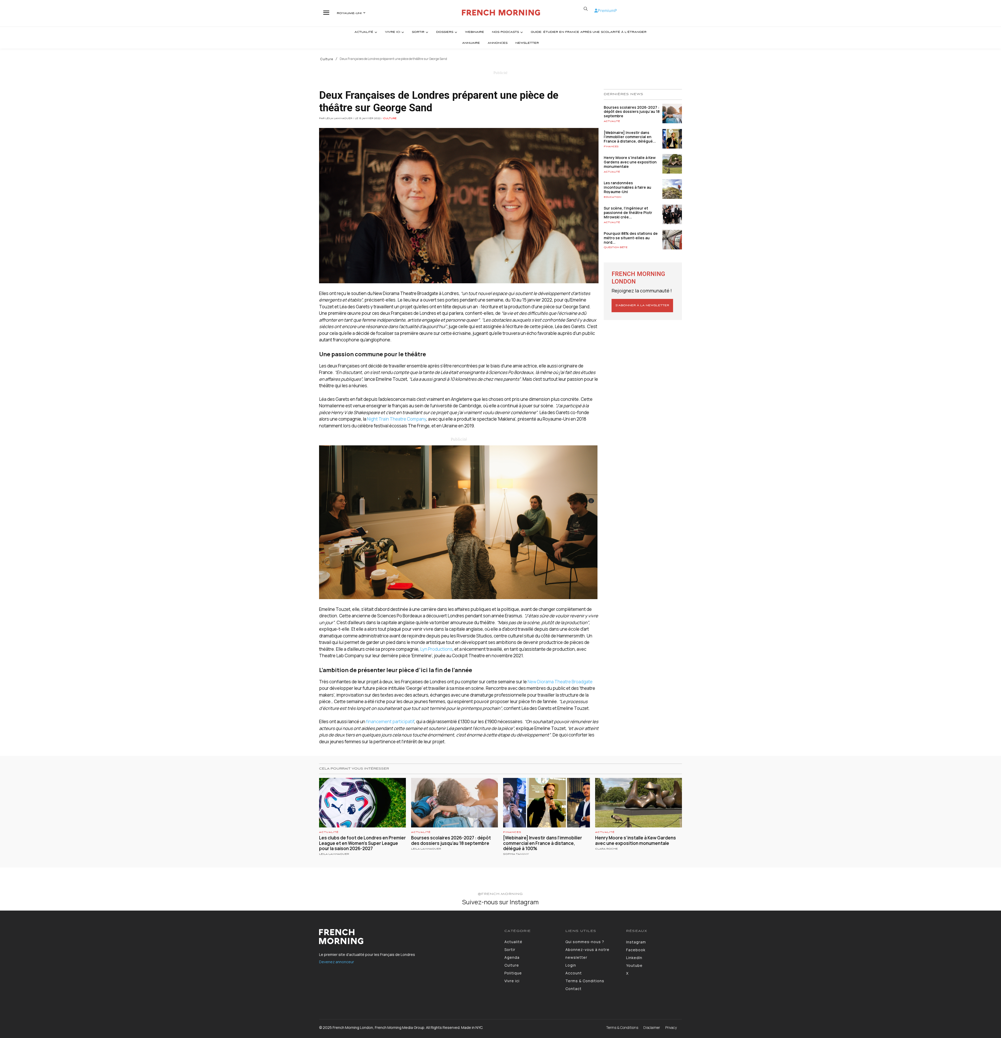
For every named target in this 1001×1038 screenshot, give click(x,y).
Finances (611, 146)
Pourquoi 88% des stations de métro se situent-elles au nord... (631, 238)
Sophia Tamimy (516, 854)
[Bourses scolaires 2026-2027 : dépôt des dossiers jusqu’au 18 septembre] (672, 113)
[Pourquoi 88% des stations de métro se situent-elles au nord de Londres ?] (672, 239)
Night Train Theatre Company (396, 419)
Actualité (612, 121)
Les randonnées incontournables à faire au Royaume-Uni (627, 187)
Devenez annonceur (336, 961)
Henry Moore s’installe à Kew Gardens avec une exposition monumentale (630, 162)
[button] (585, 9)
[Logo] (501, 13)
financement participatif (390, 721)
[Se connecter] (596, 11)
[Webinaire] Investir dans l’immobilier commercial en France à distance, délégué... (630, 137)
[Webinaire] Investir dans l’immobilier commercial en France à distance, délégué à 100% (542, 843)
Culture (326, 59)
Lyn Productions (436, 649)
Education (612, 197)
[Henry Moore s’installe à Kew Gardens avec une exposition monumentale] (672, 164)
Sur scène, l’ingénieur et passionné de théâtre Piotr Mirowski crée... (628, 212)
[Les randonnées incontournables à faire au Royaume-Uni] (672, 189)
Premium (606, 10)
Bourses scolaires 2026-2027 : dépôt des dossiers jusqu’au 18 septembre (632, 112)
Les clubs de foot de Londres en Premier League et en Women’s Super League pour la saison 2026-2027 (362, 843)
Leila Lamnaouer (334, 854)
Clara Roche (606, 848)
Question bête (615, 247)
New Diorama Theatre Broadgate (560, 682)
